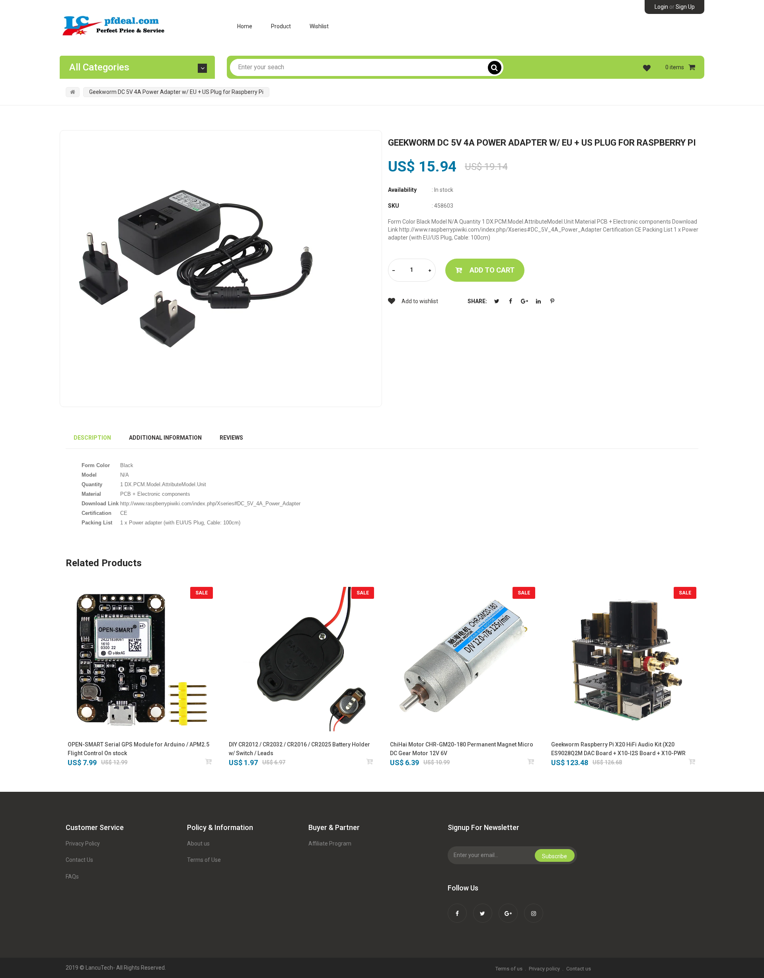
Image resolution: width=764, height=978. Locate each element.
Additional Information (165, 437)
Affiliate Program (329, 843)
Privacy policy (544, 969)
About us (198, 843)
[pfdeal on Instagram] (533, 908)
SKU (393, 206)
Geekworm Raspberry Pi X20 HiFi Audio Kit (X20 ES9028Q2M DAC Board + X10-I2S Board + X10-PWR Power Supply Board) (618, 749)
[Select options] (370, 761)
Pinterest (552, 301)
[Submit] (209, 761)
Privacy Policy (83, 843)
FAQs (72, 876)
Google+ (524, 301)
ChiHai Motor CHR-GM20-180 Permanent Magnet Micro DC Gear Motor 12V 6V (461, 748)
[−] (393, 270)
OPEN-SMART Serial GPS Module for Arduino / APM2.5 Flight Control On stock (138, 748)
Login (661, 7)
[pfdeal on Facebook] (457, 908)
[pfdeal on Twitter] (483, 908)
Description (92, 437)
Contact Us (79, 860)
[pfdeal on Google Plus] (508, 908)
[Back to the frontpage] (72, 92)
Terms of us (508, 969)
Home (244, 26)
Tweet (496, 301)
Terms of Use (204, 860)
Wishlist (319, 26)
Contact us (578, 969)
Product (281, 26)
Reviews (231, 437)
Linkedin (538, 301)
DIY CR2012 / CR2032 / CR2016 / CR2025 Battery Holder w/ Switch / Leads (299, 748)
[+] (429, 270)
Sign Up (685, 7)
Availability (402, 190)
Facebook (510, 301)
